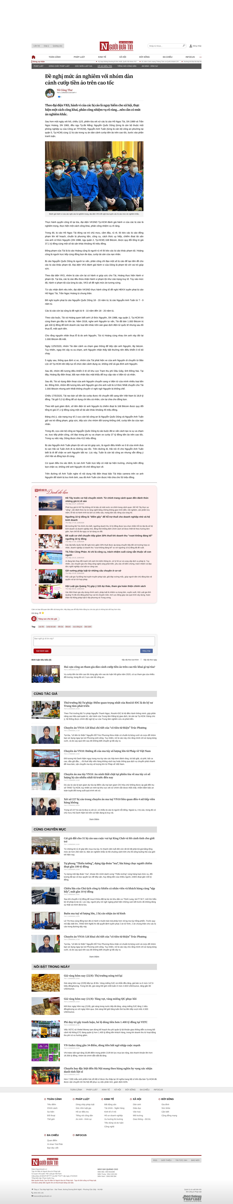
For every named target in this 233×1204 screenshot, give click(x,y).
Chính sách (52, 1108)
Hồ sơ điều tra (105, 66)
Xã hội (122, 57)
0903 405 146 (38, 1193)
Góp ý (46, 46)
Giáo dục (137, 1108)
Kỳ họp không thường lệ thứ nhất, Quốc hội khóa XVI (94, 61)
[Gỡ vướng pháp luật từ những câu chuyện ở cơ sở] (51, 576)
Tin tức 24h (181, 1160)
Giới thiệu (166, 1160)
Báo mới (195, 1160)
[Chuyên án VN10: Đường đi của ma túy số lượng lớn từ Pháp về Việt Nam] (46, 758)
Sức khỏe (166, 1108)
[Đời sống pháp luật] (173, 1198)
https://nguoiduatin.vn (39, 1169)
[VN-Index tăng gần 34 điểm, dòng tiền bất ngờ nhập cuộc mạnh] (46, 1052)
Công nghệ (109, 1126)
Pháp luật (79, 57)
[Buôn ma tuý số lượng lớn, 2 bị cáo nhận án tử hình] (46, 920)
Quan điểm (52, 1140)
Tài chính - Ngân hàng (114, 1108)
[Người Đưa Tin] (81, 1162)
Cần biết (165, 1112)
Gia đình (165, 1104)
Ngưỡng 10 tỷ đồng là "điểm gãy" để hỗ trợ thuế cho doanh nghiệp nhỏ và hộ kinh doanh (107, 518)
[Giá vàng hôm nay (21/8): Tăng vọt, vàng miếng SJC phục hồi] (46, 1006)
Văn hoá (137, 1112)
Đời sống (144, 57)
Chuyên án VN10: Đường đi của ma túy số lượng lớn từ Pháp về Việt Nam (107, 751)
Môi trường (138, 1115)
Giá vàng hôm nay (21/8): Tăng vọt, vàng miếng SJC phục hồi (100, 998)
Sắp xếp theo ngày (150, 660)
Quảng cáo (57, 46)
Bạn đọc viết (52, 1148)
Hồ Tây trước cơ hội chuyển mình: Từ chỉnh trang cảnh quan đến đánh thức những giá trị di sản (106, 499)
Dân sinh (137, 1104)
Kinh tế (102, 57)
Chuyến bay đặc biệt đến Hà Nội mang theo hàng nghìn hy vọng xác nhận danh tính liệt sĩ (108, 1070)
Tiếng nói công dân (126, 66)
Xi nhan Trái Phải (55, 1144)
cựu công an (77, 627)
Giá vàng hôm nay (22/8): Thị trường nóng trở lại (93, 975)
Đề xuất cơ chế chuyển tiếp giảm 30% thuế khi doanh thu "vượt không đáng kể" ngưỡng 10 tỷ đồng (109, 537)
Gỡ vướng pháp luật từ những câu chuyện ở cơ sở (93, 570)
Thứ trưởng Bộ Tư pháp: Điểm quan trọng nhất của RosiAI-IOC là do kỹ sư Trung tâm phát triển (108, 704)
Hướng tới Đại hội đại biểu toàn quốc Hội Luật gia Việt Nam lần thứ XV (186, 61)
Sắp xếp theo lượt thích (130, 660)
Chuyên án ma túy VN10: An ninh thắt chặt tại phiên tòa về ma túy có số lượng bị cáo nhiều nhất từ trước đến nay (107, 775)
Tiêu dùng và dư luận (113, 1123)
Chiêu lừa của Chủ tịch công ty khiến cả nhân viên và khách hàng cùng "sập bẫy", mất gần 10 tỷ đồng (109, 890)
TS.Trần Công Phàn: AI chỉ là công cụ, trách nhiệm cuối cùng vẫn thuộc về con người (108, 553)
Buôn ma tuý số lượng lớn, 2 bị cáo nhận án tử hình (94, 913)
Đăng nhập (146, 651)
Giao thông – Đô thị (141, 1119)
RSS (155, 1160)
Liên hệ (37, 46)
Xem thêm (94, 819)
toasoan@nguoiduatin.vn (43, 1196)
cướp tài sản (51, 627)
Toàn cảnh (55, 57)
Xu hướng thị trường (113, 1119)
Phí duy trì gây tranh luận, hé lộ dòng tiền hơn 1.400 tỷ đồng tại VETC (105, 1022)
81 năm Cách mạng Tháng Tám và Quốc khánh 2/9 (137, 61)
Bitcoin (68, 627)
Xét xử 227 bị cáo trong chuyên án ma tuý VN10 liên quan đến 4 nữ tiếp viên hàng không (109, 801)
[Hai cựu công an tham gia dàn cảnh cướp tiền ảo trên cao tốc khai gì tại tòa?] (46, 674)
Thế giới (51, 1119)
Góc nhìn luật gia (83, 66)
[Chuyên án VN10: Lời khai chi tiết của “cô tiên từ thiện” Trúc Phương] (46, 735)
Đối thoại (51, 1115)
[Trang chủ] (116, 46)
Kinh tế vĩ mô (110, 1112)
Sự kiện (50, 1112)
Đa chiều (167, 57)
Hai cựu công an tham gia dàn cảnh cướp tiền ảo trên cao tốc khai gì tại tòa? (109, 666)
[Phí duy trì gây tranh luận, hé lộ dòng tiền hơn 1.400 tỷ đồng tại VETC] (46, 1029)
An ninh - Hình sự (150, 66)
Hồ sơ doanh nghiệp (113, 1115)
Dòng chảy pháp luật (59, 66)
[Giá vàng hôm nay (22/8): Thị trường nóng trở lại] (46, 983)
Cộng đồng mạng (169, 1115)
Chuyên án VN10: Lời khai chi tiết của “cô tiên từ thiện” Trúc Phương (105, 727)
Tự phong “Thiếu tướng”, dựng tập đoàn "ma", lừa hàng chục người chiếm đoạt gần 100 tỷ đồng (108, 865)
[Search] (184, 46)
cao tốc (41, 627)
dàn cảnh (88, 627)
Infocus (190, 57)
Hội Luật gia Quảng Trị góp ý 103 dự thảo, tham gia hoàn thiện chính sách (105, 586)
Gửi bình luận (42, 651)
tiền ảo (60, 627)
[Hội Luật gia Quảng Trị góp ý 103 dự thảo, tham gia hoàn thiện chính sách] (51, 592)
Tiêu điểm (51, 1104)
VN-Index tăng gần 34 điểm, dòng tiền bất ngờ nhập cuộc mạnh (102, 1045)
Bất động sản (110, 1104)
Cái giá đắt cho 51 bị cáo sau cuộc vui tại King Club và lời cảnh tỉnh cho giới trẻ (109, 840)
